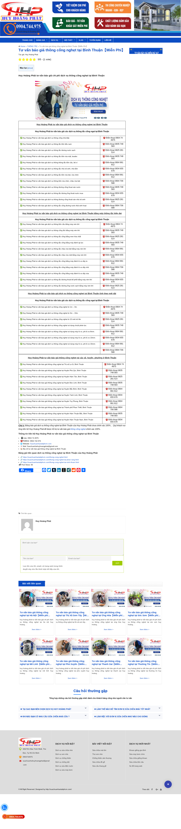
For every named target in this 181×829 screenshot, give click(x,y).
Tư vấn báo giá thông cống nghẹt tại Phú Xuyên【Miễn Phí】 (70, 663)
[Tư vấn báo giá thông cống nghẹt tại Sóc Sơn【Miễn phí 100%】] (144, 599)
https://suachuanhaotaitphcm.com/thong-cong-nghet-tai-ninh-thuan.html (51, 462)
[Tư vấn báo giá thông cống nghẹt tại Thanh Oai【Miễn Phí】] (108, 647)
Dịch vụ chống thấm (63, 758)
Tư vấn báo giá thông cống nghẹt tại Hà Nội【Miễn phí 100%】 (34, 614)
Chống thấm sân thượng (101, 758)
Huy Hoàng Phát (43, 521)
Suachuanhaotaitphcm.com (40, 444)
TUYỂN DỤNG (95, 40)
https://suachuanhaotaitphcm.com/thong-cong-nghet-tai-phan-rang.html (51, 460)
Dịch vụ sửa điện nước (64, 766)
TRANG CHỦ (27, 40)
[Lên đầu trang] (168, 784)
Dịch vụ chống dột (62, 762)
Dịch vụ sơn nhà (61, 754)
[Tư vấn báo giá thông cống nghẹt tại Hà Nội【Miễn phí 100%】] (36, 599)
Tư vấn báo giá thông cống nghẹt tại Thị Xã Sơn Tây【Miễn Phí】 (72, 614)
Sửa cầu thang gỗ (99, 766)
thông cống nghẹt (78, 429)
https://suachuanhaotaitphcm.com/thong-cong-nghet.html (45, 457)
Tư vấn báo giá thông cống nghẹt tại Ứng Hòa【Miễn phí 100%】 (107, 614)
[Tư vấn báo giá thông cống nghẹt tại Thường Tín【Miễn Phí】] (144, 647)
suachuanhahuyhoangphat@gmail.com (36, 763)
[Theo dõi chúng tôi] (152, 789)
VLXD (81, 40)
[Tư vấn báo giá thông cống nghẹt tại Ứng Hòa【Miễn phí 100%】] (108, 599)
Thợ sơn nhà (97, 754)
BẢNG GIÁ (40, 40)
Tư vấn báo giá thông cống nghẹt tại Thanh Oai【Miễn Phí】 (106, 663)
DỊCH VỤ (54, 40)
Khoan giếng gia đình (137, 750)
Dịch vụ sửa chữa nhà (64, 750)
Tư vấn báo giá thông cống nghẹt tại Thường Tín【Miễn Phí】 (143, 663)
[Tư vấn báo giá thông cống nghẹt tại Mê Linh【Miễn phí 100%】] (36, 647)
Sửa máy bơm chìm (137, 754)
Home (23, 46)
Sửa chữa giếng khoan (138, 758)
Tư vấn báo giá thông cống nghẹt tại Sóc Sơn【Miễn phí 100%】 (143, 614)
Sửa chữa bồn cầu (136, 762)
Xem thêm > (36, 629)
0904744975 (28, 757)
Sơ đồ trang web (135, 766)
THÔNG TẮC (32, 46)
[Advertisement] (72, 492)
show (30, 68)
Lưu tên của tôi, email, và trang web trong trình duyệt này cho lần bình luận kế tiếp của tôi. (43, 567)
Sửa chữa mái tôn (99, 750)
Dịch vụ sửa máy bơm (64, 770)
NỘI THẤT (68, 40)
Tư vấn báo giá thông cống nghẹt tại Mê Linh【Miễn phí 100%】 (34, 663)
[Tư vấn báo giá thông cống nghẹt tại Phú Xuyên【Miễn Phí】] (72, 647)
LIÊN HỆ (108, 40)
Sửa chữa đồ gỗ (98, 762)
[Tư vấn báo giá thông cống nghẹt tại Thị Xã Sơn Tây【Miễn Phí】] (72, 599)
